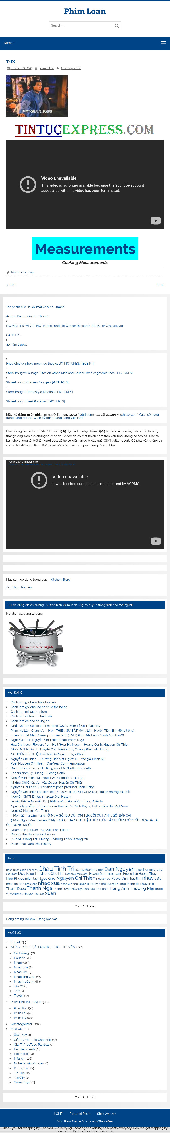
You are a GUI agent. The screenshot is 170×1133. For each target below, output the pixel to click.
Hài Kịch (20, 958)
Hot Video (21, 1054)
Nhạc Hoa (21, 967)
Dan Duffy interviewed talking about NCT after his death (51, 768)
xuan (50, 893)
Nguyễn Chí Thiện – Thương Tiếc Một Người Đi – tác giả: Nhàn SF (58, 759)
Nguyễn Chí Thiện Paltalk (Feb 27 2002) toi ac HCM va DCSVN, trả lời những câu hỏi (70, 792)
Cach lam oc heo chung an (30, 721)
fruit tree (44, 873)
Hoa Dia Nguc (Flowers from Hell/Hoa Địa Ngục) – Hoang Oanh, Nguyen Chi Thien (70, 744)
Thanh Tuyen (62, 888)
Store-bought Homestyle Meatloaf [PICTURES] (39, 392)
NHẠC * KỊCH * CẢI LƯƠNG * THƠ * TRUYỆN (43, 947)
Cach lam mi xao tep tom (29, 712)
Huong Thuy (148, 874)
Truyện (18, 996)
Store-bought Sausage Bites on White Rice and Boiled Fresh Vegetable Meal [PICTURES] (69, 373)
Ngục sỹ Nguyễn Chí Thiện (30, 811)
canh (35, 869)
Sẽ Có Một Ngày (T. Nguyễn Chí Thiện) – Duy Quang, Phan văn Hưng (59, 749)
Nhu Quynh (79, 884)
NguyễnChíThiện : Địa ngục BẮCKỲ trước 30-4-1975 (47, 778)
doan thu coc (144, 869)
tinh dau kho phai (95, 888)
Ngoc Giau (46, 878)
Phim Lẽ (20, 1013)
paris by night (96, 884)
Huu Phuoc (15, 878)
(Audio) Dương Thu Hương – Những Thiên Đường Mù (49, 839)
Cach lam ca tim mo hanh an (31, 716)
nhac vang (31, 884)
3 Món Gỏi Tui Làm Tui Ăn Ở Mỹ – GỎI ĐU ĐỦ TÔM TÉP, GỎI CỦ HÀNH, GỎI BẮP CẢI (71, 815)
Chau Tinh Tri (56, 868)
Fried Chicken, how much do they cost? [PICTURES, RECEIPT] (50, 363)
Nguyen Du (103, 878)
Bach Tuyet (12, 869)
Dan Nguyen (119, 869)
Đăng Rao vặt (47, 919)
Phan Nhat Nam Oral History (31, 844)
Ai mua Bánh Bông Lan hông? (27, 316)
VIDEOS (16, 1029)
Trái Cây (19, 1077)
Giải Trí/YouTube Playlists (31, 1044)
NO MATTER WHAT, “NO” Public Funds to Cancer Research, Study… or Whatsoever (64, 326)
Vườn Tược (22, 1082)
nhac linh (134, 879)
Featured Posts (80, 1113)
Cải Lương (21, 953)
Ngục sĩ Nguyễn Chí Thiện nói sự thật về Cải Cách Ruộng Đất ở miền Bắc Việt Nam (69, 806)
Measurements (85, 248)
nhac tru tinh (15, 883)
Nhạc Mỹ (20, 972)
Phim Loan (85, 11)
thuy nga (77, 889)
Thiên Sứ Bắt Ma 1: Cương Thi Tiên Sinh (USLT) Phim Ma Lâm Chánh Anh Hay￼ (67, 735)
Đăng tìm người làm (21, 919)
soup (122, 883)
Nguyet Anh (119, 878)
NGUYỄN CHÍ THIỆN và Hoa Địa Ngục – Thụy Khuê (48, 754)
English (16, 942)
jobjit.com (86, 415)
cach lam (25, 869)
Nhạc (18, 963)
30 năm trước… (16, 345)
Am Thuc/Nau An (19, 587)
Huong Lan (130, 873)
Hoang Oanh (98, 874)
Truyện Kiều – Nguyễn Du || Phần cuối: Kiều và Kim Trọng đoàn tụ (57, 801)
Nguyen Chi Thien (75, 878)
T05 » (160, 285)
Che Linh (79, 870)
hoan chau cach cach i (76, 874)
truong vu (18, 894)
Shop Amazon (106, 1113)
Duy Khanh (28, 873)
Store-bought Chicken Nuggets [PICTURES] (37, 382)
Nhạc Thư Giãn (24, 977)
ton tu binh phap (22, 272)
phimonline (46, 68)
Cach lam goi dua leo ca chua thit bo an (39, 707)
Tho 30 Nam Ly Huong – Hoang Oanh (38, 773)
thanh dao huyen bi (140, 883)
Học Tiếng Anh (24, 1049)
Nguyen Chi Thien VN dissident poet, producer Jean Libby (52, 787)
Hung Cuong (115, 873)
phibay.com (129, 415)
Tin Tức (19, 1073)
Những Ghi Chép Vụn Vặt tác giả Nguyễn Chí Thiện (47, 782)
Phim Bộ (20, 1008)
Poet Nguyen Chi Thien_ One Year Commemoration (48, 763)
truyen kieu (32, 893)
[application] (85, 504)
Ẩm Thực (20, 1035)
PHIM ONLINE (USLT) (26, 1002)
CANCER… (13, 335)
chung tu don (94, 869)
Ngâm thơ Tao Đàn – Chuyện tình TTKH (39, 830)
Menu (9, 43)
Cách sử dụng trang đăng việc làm (58, 418)
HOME (58, 1113)
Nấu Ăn (19, 1059)
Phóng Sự (21, 1068)
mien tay (31, 878)
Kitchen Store (60, 579)
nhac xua (49, 883)
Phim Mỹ (20, 1018)
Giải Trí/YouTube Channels (32, 1040)
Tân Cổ (18, 986)
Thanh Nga (39, 888)
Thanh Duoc (16, 889)
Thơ (17, 991)
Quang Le (112, 884)
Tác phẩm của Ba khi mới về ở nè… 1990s (35, 307)
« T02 (10, 285)
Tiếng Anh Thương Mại (131, 888)
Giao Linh (57, 874)
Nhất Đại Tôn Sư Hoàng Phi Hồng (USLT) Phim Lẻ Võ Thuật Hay (55, 726)
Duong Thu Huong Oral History (33, 834)
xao (42, 894)
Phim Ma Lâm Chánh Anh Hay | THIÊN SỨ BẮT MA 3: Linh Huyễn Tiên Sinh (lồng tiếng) (72, 730)
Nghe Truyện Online (28, 1063)
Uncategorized (71, 68)
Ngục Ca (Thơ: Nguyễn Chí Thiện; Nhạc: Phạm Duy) (47, 740)
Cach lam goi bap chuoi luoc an (33, 702)
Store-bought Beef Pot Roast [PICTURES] (35, 401)
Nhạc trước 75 (24, 981)
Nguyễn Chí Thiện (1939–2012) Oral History (41, 796)
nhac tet (151, 878)
